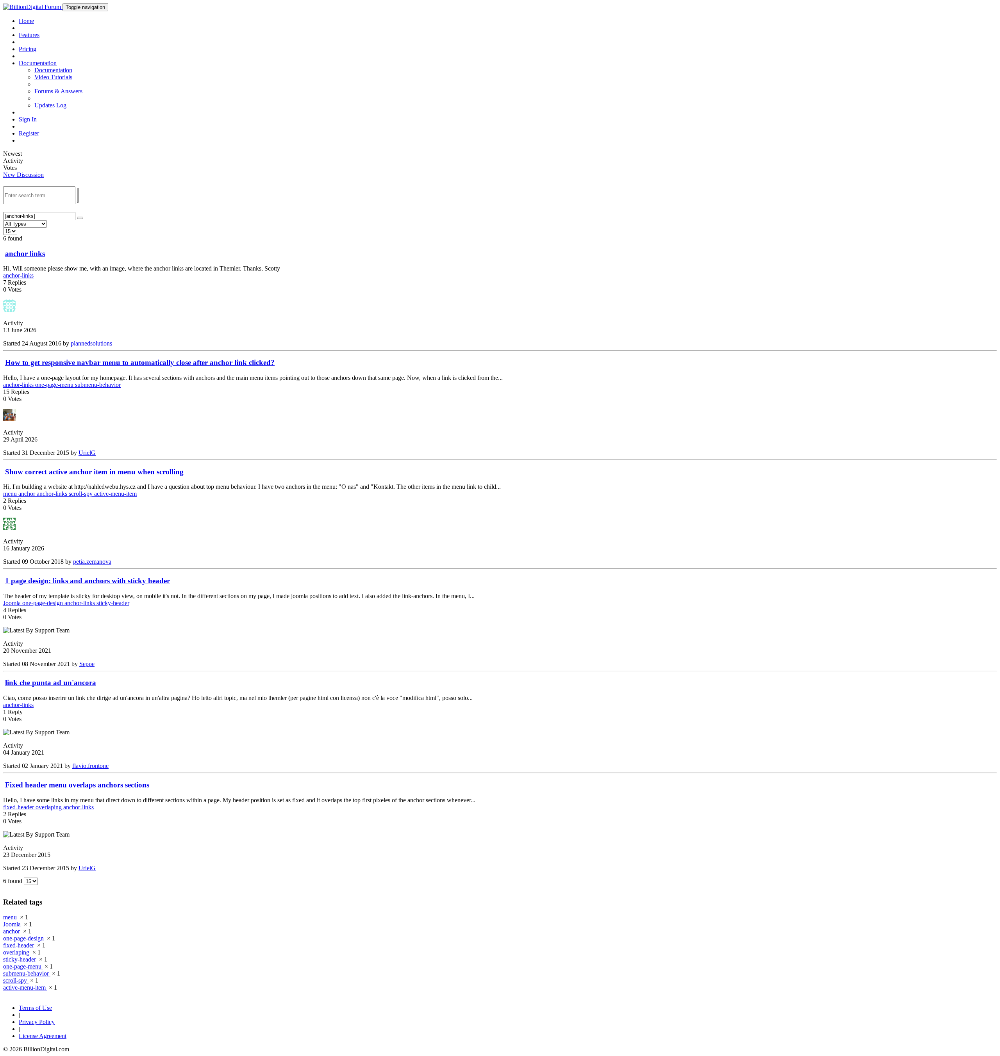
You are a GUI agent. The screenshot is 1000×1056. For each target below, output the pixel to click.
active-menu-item (115, 493)
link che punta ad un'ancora (50, 682)
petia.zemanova (92, 561)
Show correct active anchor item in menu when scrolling (94, 472)
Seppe (87, 664)
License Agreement (42, 1036)
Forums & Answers (58, 91)
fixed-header (19, 807)
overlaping (49, 807)
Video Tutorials (53, 77)
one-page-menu (55, 384)
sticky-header (112, 603)
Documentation (53, 70)
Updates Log (50, 105)
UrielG (87, 452)
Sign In (28, 119)
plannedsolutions (91, 343)
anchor (27, 493)
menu (10, 493)
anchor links (25, 253)
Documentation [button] (38, 63)
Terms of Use (35, 1007)
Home (26, 21)
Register (29, 133)
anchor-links (18, 275)
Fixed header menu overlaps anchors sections (77, 785)
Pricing (27, 49)
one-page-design (43, 603)
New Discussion (23, 174)
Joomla (12, 603)
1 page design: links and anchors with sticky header (87, 581)
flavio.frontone (90, 765)
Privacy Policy (37, 1022)
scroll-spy (81, 493)
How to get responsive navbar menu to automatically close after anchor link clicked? (140, 362)
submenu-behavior (98, 384)
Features (29, 35)
